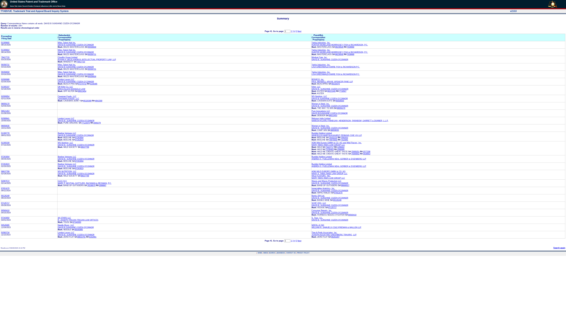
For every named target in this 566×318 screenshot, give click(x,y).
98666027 (345, 185)
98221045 (331, 91)
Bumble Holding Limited (322, 133)
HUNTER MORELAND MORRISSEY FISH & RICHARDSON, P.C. (340, 45)
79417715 (5, 57)
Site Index (18, 6)
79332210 (333, 137)
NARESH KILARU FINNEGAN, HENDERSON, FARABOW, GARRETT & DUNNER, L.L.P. (350, 121)
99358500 (340, 101)
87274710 (82, 84)
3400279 (97, 123)
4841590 (98, 101)
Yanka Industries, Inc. (321, 43)
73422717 (329, 147)
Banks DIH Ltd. (318, 196)
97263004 (79, 137)
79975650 (333, 140)
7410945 (344, 140)
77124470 (86, 123)
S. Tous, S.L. (317, 218)
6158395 (93, 84)
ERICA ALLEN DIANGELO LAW (71, 89)
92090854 (5, 96)
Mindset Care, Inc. (319, 57)
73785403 (329, 149)
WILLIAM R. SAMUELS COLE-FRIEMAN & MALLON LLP (336, 227)
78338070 (91, 185)
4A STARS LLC (64, 218)
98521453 (5, 111)
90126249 (5, 196)
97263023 (79, 140)
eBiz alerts (53, 6)
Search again (559, 248)
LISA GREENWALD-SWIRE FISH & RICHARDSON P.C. (336, 67)
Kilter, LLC (316, 87)
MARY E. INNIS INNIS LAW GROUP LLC (329, 174)
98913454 (82, 91)
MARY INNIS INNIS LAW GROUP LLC (328, 145)
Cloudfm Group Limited (67, 57)
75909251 (355, 151)
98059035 (5, 126)
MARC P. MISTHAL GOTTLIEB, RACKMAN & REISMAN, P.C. (85, 183)
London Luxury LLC (66, 79)
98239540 (339, 47)
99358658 (92, 47)
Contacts (37, 6)
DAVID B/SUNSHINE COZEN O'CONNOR (330, 113)
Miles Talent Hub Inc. (67, 43)
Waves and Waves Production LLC (326, 181)
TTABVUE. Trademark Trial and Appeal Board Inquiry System (35, 11)
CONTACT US (291, 253)
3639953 (366, 154)
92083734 (5, 232)
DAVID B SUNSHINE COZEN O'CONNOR (76, 45)
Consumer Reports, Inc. (322, 210)
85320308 (87, 101)
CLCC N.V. (62, 181)
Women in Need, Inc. (321, 104)
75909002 (355, 154)
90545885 (5, 225)
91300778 (5, 133)
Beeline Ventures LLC (67, 133)
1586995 (340, 149)
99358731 (92, 54)
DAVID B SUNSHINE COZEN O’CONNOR (76, 82)
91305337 (5, 87)
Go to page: (278, 31)
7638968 (350, 47)
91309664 (5, 50)
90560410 (5, 210)
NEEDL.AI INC (318, 225)
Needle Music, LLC (66, 225)
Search (25, 6)
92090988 (5, 79)
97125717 (5, 203)
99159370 (335, 84)
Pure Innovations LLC (321, 111)
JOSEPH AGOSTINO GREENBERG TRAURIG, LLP (334, 235)
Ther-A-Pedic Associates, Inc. (324, 232)
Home (12, 6)
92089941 (5, 118)
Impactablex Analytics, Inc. (323, 188)
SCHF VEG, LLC (319, 203)
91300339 (5, 143)
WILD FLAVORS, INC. (321, 176)
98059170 (5, 104)
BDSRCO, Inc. (318, 79)
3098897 (102, 185)
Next (299, 31)
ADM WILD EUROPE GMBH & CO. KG (328, 171)
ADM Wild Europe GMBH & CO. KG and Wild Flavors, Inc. (337, 143)
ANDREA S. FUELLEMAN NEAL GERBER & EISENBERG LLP (339, 159)
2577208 (366, 151)
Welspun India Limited (321, 118)
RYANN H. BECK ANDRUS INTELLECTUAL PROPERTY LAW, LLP (87, 59)
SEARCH (272, 253)
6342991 (92, 237)
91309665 (5, 43)
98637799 (85, 147)
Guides (30, 6)
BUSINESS (280, 253)
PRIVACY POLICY (303, 253)
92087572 (5, 181)
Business (45, 6)
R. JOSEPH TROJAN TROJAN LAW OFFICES (78, 220)
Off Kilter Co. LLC (65, 87)
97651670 (5, 188)
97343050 (5, 218)
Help (63, 6)
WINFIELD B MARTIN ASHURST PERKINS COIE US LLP (337, 135)
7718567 (342, 91)
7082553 (344, 137)
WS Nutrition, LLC (319, 96)
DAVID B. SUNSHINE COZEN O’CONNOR (330, 89)
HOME (260, 253)
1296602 (340, 147)
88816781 (81, 237)
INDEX (265, 253)
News (59, 6)
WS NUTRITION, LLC (67, 171)
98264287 (335, 237)
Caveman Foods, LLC (67, 96)
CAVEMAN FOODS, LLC (68, 98)
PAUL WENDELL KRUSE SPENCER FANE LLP (332, 82)
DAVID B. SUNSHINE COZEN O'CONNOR (330, 59)
